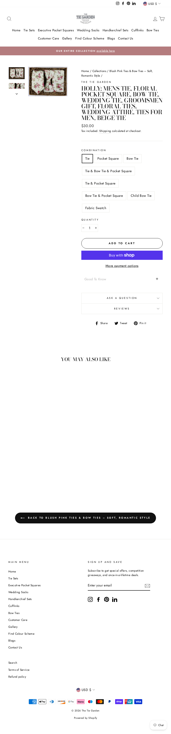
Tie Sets (29, 30)
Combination (93, 150)
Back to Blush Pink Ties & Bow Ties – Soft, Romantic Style (88, 518)
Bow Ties (153, 30)
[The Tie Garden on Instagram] (90, 599)
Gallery (67, 38)
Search (12, 663)
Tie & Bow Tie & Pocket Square (108, 171)
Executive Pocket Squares (56, 30)
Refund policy (17, 677)
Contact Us (125, 38)
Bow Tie (132, 158)
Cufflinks (137, 30)
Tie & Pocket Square (100, 183)
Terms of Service (18, 670)
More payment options (122, 265)
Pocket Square (108, 158)
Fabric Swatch (95, 208)
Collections (99, 71)
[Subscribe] (147, 585)
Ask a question (122, 298)
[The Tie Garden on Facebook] (98, 599)
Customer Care (48, 38)
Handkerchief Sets (115, 30)
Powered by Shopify (85, 718)
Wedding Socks (88, 30)
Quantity (90, 220)
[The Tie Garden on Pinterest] (106, 599)
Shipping (105, 131)
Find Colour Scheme (89, 38)
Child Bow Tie (141, 195)
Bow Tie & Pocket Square (104, 195)
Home (16, 30)
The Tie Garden (96, 82)
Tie (87, 158)
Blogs (111, 38)
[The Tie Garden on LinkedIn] (114, 599)
